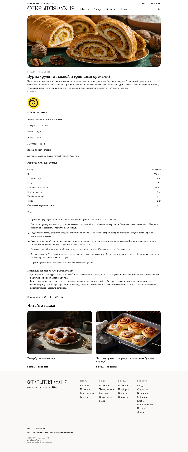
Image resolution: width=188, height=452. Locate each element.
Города (84, 397)
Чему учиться (106, 389)
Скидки (141, 385)
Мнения (103, 393)
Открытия (142, 389)
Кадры (140, 400)
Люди (97, 9)
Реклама (31, 433)
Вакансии (142, 393)
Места (84, 9)
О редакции (42, 433)
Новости (125, 9)
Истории (85, 389)
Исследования (145, 404)
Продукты (123, 397)
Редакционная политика (61, 433)
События (142, 397)
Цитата (141, 408)
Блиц (102, 400)
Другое (141, 412)
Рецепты (44, 72)
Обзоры (84, 385)
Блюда (110, 9)
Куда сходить (87, 393)
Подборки (123, 389)
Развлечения (106, 397)
